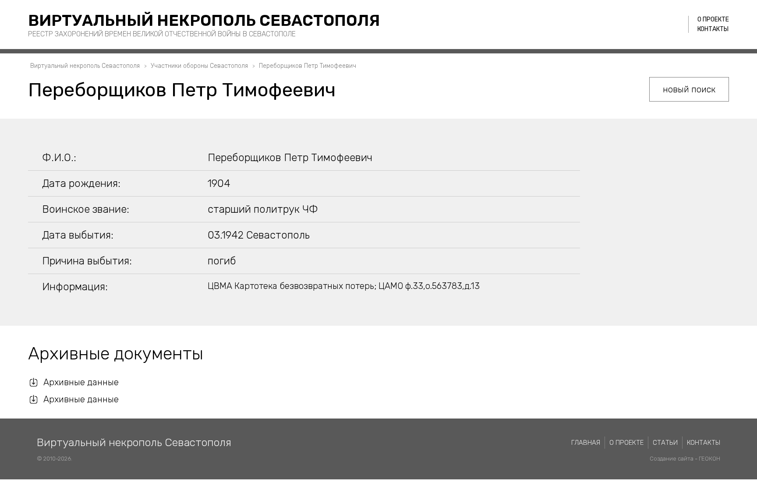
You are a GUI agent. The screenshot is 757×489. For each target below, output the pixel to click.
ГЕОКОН (709, 458)
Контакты (713, 29)
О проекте (713, 19)
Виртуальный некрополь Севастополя (204, 20)
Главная (585, 443)
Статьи (665, 443)
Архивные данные (81, 382)
